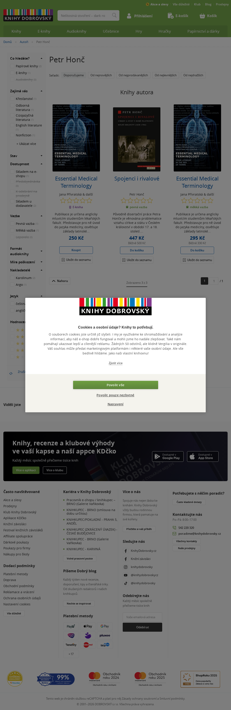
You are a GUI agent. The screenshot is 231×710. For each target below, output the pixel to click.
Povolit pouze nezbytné (115, 395)
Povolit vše (115, 385)
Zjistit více (115, 363)
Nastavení (116, 404)
